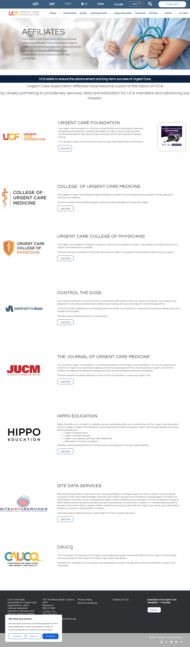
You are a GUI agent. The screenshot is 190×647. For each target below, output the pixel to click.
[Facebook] (176, 642)
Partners (153, 13)
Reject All (34, 636)
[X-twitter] (166, 642)
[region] (33, 628)
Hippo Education (123, 13)
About (53, 13)
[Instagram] (181, 642)
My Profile (118, 4)
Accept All (50, 636)
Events (168, 13)
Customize (17, 636)
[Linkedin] (161, 642)
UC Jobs (183, 13)
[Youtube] (171, 642)
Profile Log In (172, 4)
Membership (69, 13)
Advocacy (140, 13)
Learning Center (98, 13)
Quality (83, 13)
